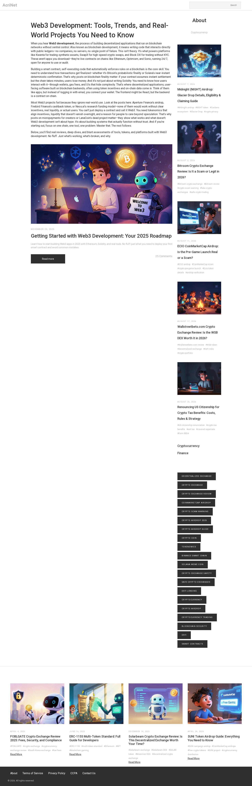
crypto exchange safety (197, 573)
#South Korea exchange (39, 750)
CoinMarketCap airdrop (196, 503)
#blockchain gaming (79, 750)
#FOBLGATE (15, 746)
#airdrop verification (194, 272)
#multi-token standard (91, 746)
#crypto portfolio (185, 353)
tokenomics (189, 547)
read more (16, 754)
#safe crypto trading (199, 192)
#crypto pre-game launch (189, 268)
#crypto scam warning (188, 188)
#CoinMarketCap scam (202, 264)
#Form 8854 (183, 433)
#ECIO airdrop (183, 264)
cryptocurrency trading (197, 617)
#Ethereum (109, 746)
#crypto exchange (31, 746)
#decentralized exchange (189, 349)
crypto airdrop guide (195, 529)
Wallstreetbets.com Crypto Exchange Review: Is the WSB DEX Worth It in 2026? (197, 332)
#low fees (56, 750)
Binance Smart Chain (194, 556)
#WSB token (211, 345)
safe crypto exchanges (196, 582)
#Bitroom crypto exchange (189, 184)
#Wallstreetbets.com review (190, 345)
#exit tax (191, 429)
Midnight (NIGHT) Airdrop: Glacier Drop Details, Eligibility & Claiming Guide (199, 95)
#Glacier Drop (196, 111)
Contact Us (88, 773)
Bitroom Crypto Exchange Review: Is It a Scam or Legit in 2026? (198, 171)
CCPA (73, 773)
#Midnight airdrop (185, 107)
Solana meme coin (192, 564)
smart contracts (192, 644)
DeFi (184, 635)
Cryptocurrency (188, 446)
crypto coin (189, 538)
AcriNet (10, 5)
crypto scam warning (195, 511)
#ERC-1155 (74, 746)
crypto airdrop (191, 608)
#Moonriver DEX (143, 754)
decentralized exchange (197, 476)
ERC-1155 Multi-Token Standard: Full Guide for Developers (94, 738)
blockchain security (194, 626)
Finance (182, 453)
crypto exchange (192, 485)
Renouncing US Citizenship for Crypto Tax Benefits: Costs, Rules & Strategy (198, 412)
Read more (48, 258)
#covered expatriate (205, 429)
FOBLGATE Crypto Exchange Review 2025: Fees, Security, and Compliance (36, 738)
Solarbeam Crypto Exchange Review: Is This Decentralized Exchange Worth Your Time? (155, 740)
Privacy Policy (56, 773)
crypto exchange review (197, 494)
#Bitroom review (211, 184)
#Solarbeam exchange (139, 750)
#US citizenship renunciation (191, 425)
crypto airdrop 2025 (194, 520)
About (13, 773)
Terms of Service (32, 773)
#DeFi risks (208, 349)
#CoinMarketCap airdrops (224, 746)
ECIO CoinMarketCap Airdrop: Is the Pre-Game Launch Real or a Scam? (198, 251)
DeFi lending (189, 591)
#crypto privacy (211, 111)
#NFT (118, 746)
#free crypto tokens (197, 750)
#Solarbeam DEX (159, 750)
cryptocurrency (192, 600)
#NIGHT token (201, 107)
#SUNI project (214, 750)
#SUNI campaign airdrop (199, 746)
